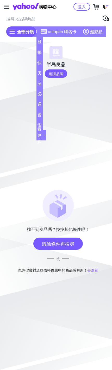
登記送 (40, 43)
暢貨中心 (40, 53)
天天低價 (40, 74)
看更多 (39, 135)
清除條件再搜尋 (58, 243)
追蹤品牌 (56, 73)
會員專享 (40, 115)
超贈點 (96, 31)
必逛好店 (40, 95)
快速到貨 (40, 64)
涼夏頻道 (40, 84)
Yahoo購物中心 (35, 6)
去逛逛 (92, 270)
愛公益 (40, 126)
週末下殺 (40, 105)
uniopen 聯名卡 (62, 31)
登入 (82, 6)
